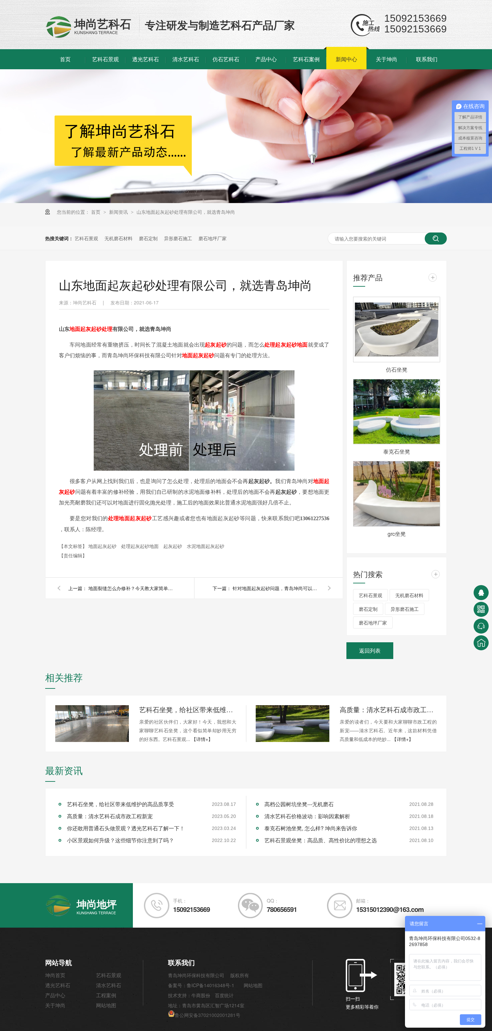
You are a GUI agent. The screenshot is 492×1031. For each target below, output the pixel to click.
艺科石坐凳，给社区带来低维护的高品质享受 (187, 709)
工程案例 (106, 995)
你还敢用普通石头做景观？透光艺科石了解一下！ (126, 828)
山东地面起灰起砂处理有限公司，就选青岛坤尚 (186, 211)
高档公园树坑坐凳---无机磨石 (299, 804)
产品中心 (266, 59)
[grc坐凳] (396, 493)
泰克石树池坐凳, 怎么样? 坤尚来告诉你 (310, 828)
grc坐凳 (397, 534)
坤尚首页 (55, 974)
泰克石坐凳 (396, 451)
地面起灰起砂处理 (91, 329)
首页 (65, 59)
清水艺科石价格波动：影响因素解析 (307, 816)
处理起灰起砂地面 (286, 344)
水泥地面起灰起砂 (205, 546)
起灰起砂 (216, 344)
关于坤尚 (386, 59)
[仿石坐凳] (396, 329)
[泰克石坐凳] (396, 411)
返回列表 (370, 650)
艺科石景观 (105, 59)
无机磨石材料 (118, 238)
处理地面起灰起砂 (130, 518)
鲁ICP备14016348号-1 (210, 985)
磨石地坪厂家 (212, 238)
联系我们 (426, 59)
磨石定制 (148, 238)
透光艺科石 (145, 59)
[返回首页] (481, 642)
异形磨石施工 (178, 238)
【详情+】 (202, 739)
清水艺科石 (185, 59)
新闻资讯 (119, 211)
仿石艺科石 (226, 59)
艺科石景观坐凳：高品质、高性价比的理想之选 (320, 840)
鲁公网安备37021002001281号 (207, 1015)
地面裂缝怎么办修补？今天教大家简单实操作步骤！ (131, 588)
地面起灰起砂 (198, 355)
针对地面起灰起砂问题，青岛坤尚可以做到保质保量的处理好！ (276, 588)
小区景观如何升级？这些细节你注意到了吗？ (120, 840)
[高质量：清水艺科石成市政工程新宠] (292, 723)
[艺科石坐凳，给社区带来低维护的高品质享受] (92, 723)
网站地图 (106, 1005)
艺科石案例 (306, 59)
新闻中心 (346, 59)
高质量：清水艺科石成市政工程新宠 (388, 709)
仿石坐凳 (396, 369)
